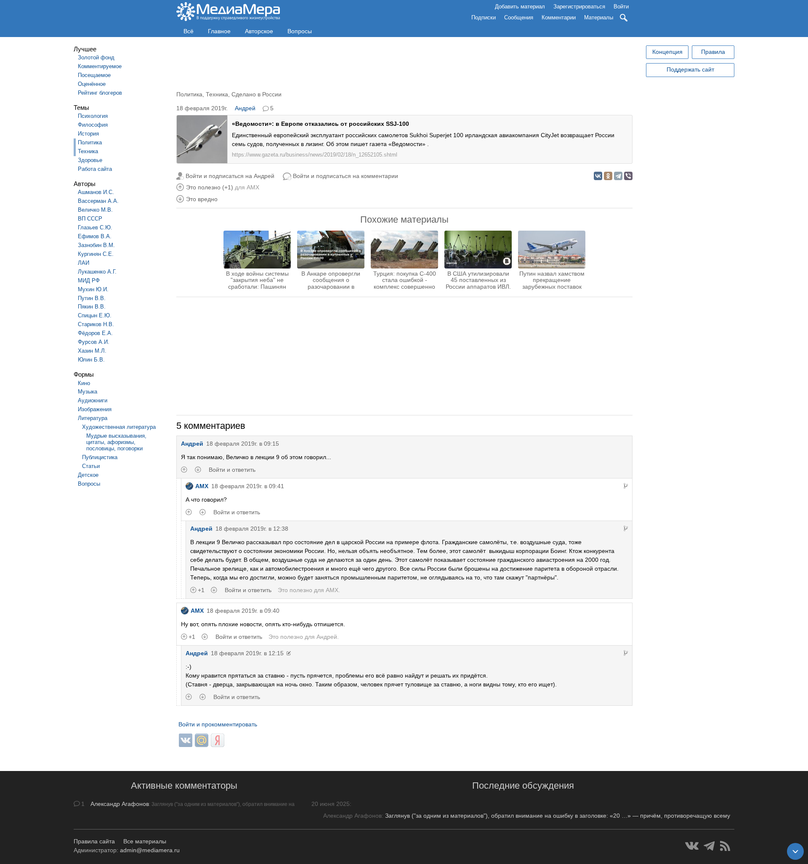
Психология (93, 116)
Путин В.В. (92, 298)
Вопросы (299, 31)
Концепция (667, 51)
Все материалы (144, 841)
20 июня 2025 (330, 803)
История (88, 133)
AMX (253, 187)
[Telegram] (618, 176)
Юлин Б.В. (91, 359)
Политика (90, 142)
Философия (93, 125)
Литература (92, 418)
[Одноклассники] (608, 176)
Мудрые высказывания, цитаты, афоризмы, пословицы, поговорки (116, 442)
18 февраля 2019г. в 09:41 (247, 486)
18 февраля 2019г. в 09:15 (242, 443)
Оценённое (92, 84)
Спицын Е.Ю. (95, 315)
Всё (188, 31)
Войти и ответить (232, 469)
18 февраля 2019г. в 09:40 (243, 610)
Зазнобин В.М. (96, 245)
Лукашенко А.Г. (97, 272)
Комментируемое (100, 66)
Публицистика (99, 457)
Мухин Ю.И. (93, 289)
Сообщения (518, 17)
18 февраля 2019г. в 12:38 (251, 528)
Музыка (87, 391)
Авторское (259, 31)
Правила (713, 51)
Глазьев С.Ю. (95, 227)
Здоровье (90, 160)
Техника (88, 151)
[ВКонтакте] (598, 176)
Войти (621, 6)
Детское (88, 475)
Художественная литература (119, 427)
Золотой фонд (96, 57)
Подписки (483, 17)
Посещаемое (94, 75)
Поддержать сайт (690, 69)
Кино (84, 383)
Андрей (245, 108)
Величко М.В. (95, 210)
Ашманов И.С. (96, 192)
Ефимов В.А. (95, 236)
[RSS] (725, 846)
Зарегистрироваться (579, 6)
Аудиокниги (92, 400)
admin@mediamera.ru (150, 850)
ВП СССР (90, 218)
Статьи (91, 466)
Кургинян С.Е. (96, 254)
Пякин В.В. (92, 306)
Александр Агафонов (119, 803)
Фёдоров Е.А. (95, 333)
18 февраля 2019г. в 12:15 (247, 653)
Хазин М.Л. (92, 351)
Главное (219, 31)
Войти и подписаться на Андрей (230, 176)
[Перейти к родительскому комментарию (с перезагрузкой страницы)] (626, 486)
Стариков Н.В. (96, 324)
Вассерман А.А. (98, 201)
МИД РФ (89, 280)
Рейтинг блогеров (100, 93)
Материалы (598, 17)
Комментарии (559, 17)
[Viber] (628, 176)
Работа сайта (95, 169)
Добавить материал (520, 6)
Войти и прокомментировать (217, 724)
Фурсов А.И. (93, 342)
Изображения (95, 409)
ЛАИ (83, 263)
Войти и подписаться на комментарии (345, 176)
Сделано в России (256, 94)
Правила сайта (94, 841)
